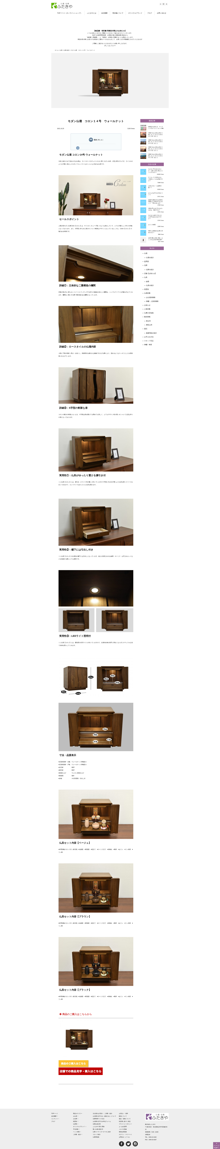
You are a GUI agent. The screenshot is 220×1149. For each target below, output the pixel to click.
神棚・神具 (148, 344)
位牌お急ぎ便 (97, 1124)
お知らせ (147, 305)
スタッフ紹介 (97, 1134)
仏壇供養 (147, 293)
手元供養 (75, 1129)
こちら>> (113, 45)
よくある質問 (123, 1126)
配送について (123, 1116)
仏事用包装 (96, 1137)
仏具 (145, 277)
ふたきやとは (91, 13)
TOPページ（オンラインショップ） (69, 13)
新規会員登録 (123, 1131)
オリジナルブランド (135, 13)
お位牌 (75, 1118)
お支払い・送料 (123, 1113)
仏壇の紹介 (150, 257)
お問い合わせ (161, 13)
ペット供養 (76, 1131)
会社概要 (104, 13)
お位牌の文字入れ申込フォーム (102, 1121)
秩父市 (148, 321)
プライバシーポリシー (125, 1124)
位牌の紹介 (150, 269)
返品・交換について (125, 1118)
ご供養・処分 (77, 1134)
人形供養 (147, 309)
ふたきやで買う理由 (98, 1126)
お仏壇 (75, 1116)
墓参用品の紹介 (151, 333)
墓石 (145, 329)
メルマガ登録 (123, 1129)
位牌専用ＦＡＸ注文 (98, 1118)
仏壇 (145, 253)
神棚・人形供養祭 (152, 301)
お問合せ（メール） (125, 1137)
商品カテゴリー (77, 1113)
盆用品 (146, 261)
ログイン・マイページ (125, 1134)
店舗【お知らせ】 (150, 273)
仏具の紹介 (150, 285)
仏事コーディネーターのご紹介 (102, 1131)
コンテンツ (54, 1118)
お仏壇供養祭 (150, 297)
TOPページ (54, 1113)
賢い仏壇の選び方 (98, 1129)
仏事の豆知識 (148, 313)
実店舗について (117, 13)
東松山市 (149, 325)
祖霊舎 (146, 289)
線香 (147, 281)
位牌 (145, 265)
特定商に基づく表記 (125, 1121)
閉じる (100, 140)
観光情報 (147, 317)
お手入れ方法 (148, 337)
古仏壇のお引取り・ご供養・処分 (102, 1113)
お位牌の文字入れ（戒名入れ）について (104, 1116)
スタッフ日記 (148, 341)
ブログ (149, 13)
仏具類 (75, 1124)
